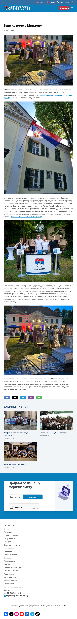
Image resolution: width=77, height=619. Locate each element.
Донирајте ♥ (9, 526)
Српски (42, 2)
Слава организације (12, 545)
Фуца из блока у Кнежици (15, 464)
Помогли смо (9, 574)
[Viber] (31, 397)
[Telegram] (23, 397)
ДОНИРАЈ (65, 8)
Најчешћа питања (11, 580)
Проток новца (9, 561)
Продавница (9, 548)
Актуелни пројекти (12, 577)
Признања (8, 532)
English (52, 2)
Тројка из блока (10, 555)
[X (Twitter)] (15, 397)
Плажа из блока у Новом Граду (53, 433)
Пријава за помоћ (11, 571)
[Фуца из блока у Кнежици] (20, 451)
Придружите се (10, 584)
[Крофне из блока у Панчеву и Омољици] (20, 420)
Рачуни (7, 564)
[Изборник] (72, 8)
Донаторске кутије (11, 535)
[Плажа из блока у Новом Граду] (56, 420)
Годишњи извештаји (12, 567)
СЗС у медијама (10, 538)
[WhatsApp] (39, 397)
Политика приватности (13, 587)
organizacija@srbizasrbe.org (17, 596)
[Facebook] (7, 397)
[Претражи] (72, 2)
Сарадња (7, 542)
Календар (8, 551)
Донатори (8, 558)
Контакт (7, 590)
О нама (7, 529)
